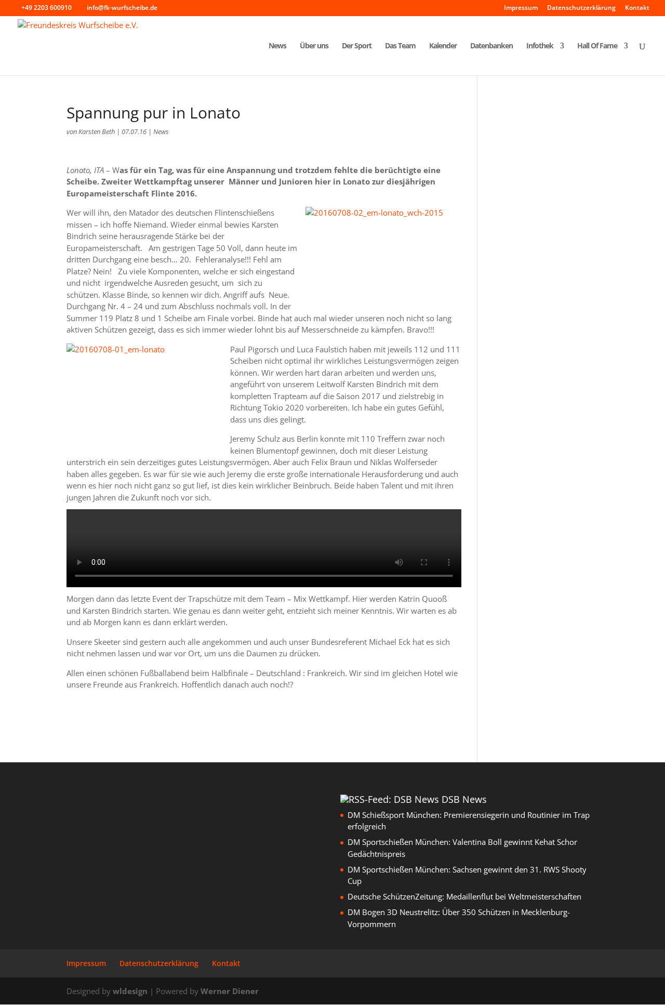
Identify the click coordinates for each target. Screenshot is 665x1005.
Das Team (400, 46)
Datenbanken (491, 46)
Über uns (314, 46)
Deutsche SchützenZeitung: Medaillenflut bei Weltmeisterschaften (464, 896)
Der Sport (356, 46)
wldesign (130, 991)
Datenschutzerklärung (581, 8)
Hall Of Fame (597, 46)
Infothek (539, 46)
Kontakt (637, 8)
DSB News (464, 799)
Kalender (443, 46)
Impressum (521, 8)
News (277, 46)
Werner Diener (230, 991)
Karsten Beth (96, 131)
